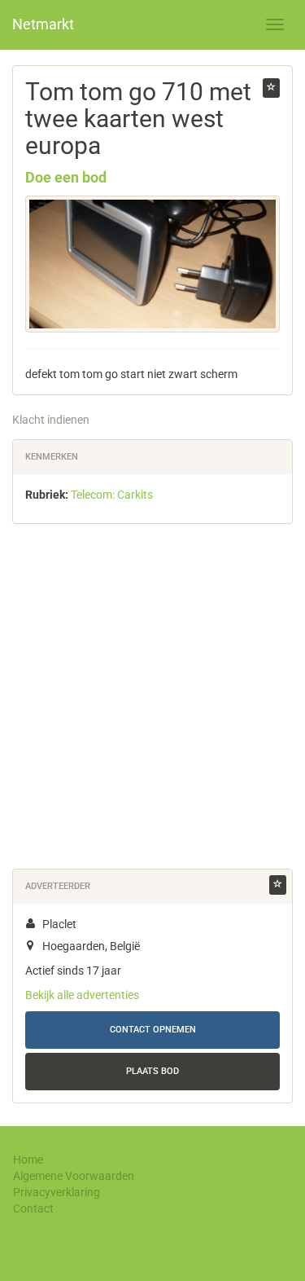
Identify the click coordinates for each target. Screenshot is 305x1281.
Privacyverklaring (56, 1192)
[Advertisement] (152, 699)
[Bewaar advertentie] (271, 88)
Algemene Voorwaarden (73, 1175)
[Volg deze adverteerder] (277, 885)
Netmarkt (43, 24)
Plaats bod (152, 1071)
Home (28, 1159)
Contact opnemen (153, 1029)
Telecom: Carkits (112, 494)
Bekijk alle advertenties (82, 994)
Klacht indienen (50, 419)
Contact (33, 1208)
